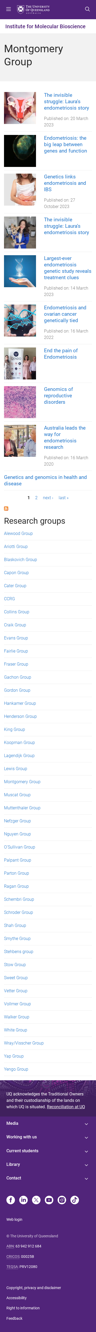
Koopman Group (19, 742)
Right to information (23, 1308)
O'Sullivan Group (19, 847)
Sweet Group (16, 977)
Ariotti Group (16, 546)
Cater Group (15, 585)
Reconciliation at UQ (66, 1106)
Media (12, 1123)
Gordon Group (17, 690)
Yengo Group (16, 1069)
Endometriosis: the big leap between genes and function (66, 144)
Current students (22, 1150)
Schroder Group (18, 912)
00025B (27, 1256)
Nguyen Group (17, 834)
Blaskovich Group (20, 559)
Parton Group (16, 873)
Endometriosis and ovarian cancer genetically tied (65, 314)
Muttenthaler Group (22, 807)
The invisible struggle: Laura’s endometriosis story (66, 101)
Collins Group (16, 611)
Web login (14, 1219)
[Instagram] (62, 1200)
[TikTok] (74, 1200)
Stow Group (15, 964)
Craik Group (15, 624)
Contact (13, 1178)
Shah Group (15, 925)
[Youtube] (49, 1200)
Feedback (14, 1318)
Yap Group (14, 1056)
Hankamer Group (20, 703)
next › (48, 497)
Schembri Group (19, 899)
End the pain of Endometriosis (61, 353)
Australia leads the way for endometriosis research (65, 437)
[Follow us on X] (36, 1200)
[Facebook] (10, 1200)
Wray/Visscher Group (24, 1043)
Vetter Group (15, 990)
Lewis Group (15, 768)
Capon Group (16, 572)
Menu (8, 9)
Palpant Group (17, 860)
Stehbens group (18, 951)
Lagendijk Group (19, 755)
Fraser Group (16, 664)
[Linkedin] (23, 1200)
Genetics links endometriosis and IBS (65, 183)
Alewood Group (18, 533)
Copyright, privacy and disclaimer (33, 1288)
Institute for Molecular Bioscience (45, 26)
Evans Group (16, 638)
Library (13, 1164)
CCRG (9, 598)
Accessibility (16, 1298)
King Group (14, 729)
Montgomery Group (22, 781)
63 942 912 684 (28, 1246)
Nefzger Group (17, 820)
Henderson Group (20, 716)
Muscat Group (17, 794)
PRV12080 (28, 1267)
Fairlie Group (16, 651)
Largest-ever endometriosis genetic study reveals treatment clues (67, 268)
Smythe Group (17, 938)
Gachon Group (17, 677)
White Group (15, 1030)
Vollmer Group (17, 1003)
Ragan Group (16, 886)
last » (64, 497)
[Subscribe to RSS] (6, 508)
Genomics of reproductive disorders (58, 395)
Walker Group (16, 1016)
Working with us (21, 1136)
